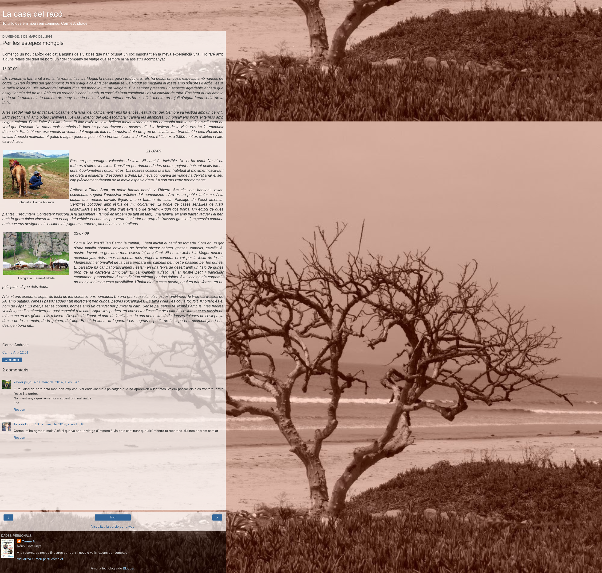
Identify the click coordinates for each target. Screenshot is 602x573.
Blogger (128, 568)
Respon (19, 409)
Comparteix (12, 360)
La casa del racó (32, 13)
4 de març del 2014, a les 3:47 (56, 382)
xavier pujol (23, 382)
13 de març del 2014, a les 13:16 (59, 424)
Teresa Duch (24, 424)
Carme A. (29, 541)
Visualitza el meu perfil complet (40, 559)
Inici (112, 517)
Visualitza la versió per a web (113, 526)
